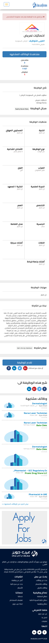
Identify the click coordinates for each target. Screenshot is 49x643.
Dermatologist (39, 403)
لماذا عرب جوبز (18, 604)
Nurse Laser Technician (35, 413)
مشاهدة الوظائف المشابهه (24, 54)
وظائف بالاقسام (41, 584)
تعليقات (44, 621)
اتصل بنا (44, 617)
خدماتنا (20, 596)
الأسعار (20, 587)
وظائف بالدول (42, 587)
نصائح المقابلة (42, 596)
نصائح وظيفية (42, 604)
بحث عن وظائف (41, 580)
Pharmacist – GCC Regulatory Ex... (30, 470)
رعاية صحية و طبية (21, 108)
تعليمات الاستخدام (16, 600)
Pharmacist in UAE (38, 494)
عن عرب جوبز (42, 613)
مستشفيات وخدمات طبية (24, 348)
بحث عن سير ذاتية (16, 584)
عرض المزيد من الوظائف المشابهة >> (15, 504)
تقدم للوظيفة (24, 362)
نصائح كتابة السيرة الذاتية (38, 600)
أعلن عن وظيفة (17, 580)
